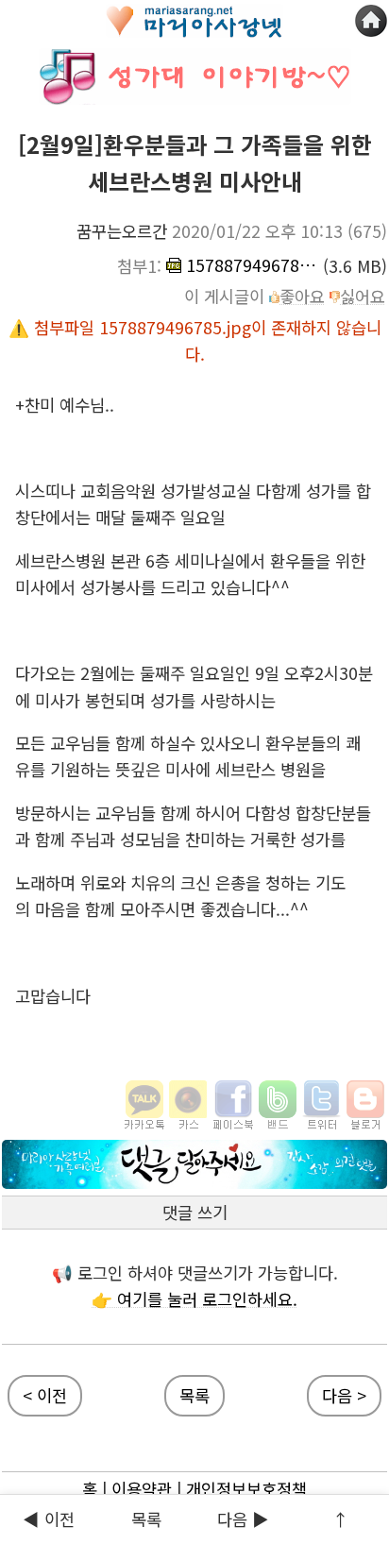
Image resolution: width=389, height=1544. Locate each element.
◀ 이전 (49, 1519)
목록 (194, 1395)
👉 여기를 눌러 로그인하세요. (194, 1299)
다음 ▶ (243, 1519)
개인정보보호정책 (246, 1489)
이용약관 (141, 1489)
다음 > (344, 1395)
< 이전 (45, 1395)
